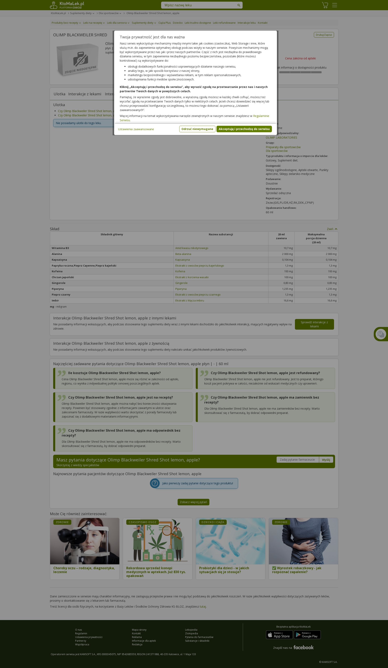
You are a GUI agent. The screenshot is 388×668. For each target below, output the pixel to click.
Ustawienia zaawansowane (136, 129)
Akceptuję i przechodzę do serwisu (244, 129)
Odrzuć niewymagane (197, 129)
